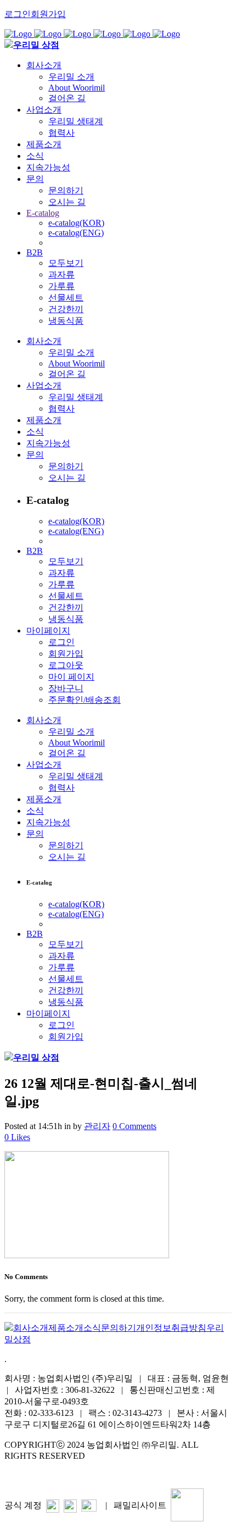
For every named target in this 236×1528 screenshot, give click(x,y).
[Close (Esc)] (224, 12)
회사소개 (30, 1327)
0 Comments (134, 1126)
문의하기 (118, 1327)
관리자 (97, 1126)
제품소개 (65, 1327)
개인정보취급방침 (171, 1327)
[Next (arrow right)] (217, 764)
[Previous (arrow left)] (19, 764)
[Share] (200, 12)
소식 (92, 1327)
